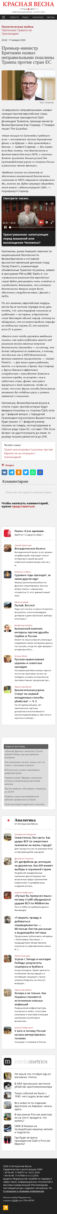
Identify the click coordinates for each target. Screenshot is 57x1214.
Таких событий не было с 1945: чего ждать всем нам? (32, 1095)
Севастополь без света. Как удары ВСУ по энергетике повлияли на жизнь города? (33, 841)
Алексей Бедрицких (24, 892)
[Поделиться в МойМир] (40, 472)
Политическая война (17, 26)
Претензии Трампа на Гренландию (17, 31)
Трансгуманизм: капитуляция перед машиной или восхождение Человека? (25, 238)
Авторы (51, 17)
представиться (23, 506)
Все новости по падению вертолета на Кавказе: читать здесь (33, 1106)
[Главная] (28, 7)
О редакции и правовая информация (23, 1191)
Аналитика (38, 17)
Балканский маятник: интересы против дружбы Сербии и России (32, 632)
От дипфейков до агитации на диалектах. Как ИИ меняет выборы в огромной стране (34, 865)
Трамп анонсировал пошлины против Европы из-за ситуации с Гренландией (28, 453)
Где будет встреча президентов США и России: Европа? (33, 1141)
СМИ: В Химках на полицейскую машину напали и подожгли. (34, 1129)
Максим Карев (22, 602)
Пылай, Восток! (25, 605)
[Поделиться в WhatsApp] (33, 472)
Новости (14, 17)
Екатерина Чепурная (25, 834)
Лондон (9, 465)
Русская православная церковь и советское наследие (29, 663)
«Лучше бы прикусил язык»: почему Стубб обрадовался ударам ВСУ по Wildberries (33, 899)
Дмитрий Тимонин (24, 858)
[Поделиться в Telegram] (11, 472)
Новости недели (23, 571)
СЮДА (15, 1200)
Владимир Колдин (24, 625)
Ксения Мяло (21, 656)
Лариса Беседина (23, 686)
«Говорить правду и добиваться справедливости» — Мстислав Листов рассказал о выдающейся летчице (33, 925)
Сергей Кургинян (23, 545)
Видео (25, 17)
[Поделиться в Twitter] (26, 472)
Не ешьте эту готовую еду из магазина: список (33, 1075)
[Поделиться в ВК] (4, 472)
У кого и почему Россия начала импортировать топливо (30, 1034)
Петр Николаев (22, 955)
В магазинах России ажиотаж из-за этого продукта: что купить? (33, 1117)
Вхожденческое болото (30, 548)
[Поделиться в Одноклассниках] (19, 472)
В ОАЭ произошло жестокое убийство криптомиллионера (33, 1085)
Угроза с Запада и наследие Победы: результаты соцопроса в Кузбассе (33, 962)
